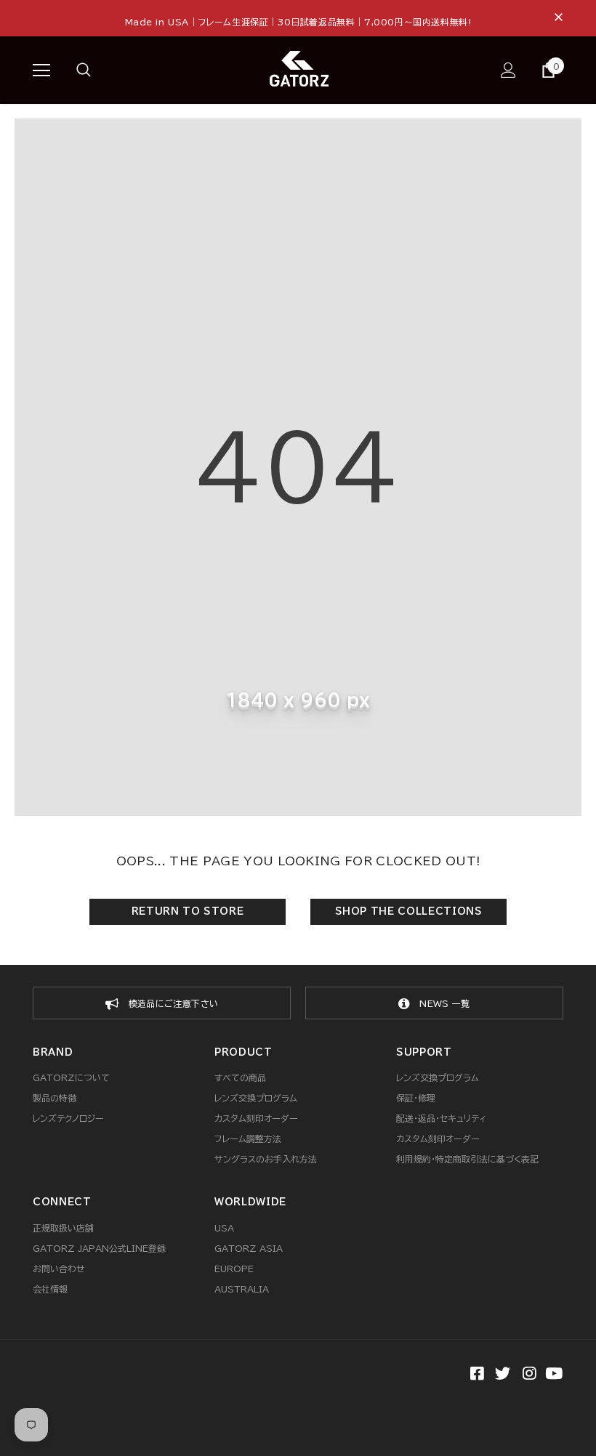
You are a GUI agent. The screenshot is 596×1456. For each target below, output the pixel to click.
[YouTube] (553, 1375)
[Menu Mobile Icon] (41, 70)
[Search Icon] (98, 70)
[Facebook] (475, 1375)
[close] (558, 18)
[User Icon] (508, 70)
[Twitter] (501, 1375)
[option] (161, 1003)
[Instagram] (527, 1375)
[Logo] (300, 69)
